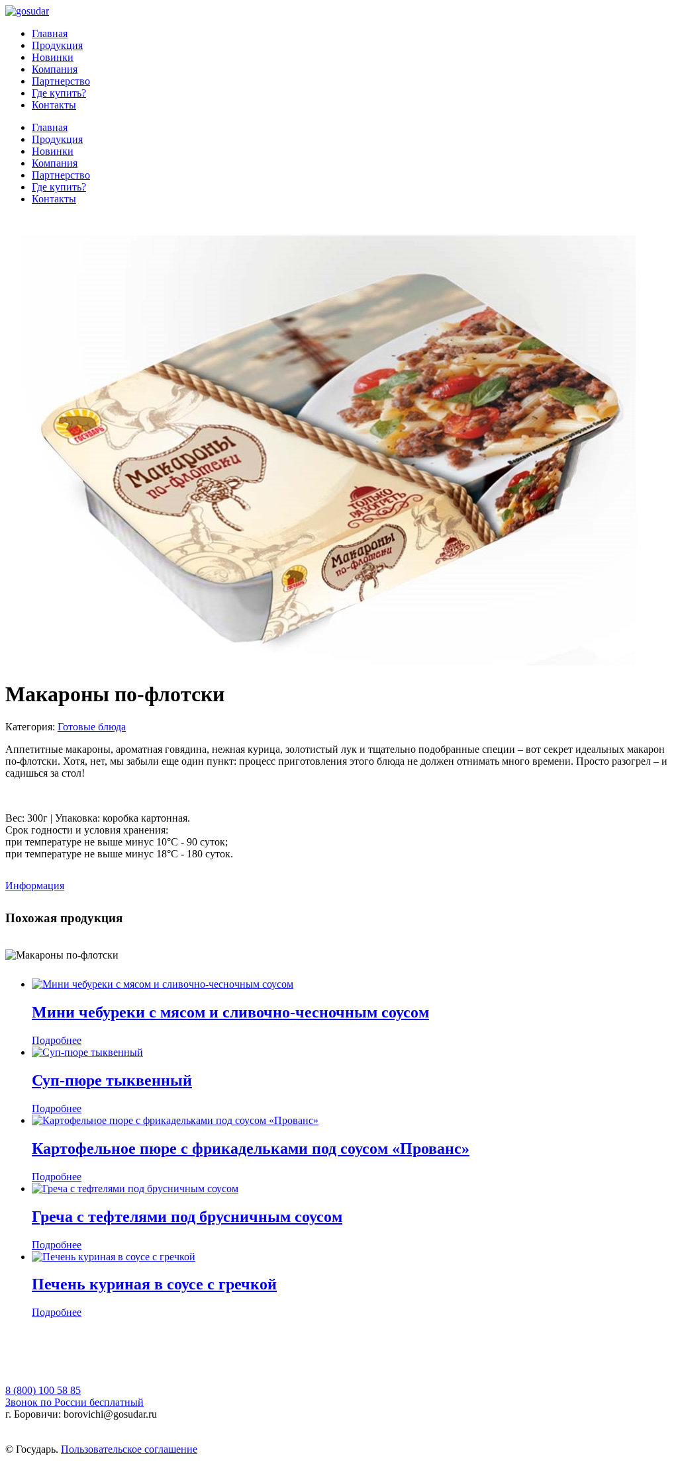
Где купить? (59, 93)
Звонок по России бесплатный (74, 1402)
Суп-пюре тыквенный (112, 1080)
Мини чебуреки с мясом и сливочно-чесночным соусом (230, 1012)
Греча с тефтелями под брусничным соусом (187, 1216)
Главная (50, 33)
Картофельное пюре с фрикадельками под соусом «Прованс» (250, 1148)
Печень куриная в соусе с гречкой (154, 1284)
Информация (34, 885)
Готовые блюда (92, 726)
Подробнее (56, 1040)
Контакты (54, 104)
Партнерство (61, 81)
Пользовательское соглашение (129, 1449)
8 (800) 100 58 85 (43, 1390)
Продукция (57, 45)
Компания (54, 69)
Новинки (52, 57)
